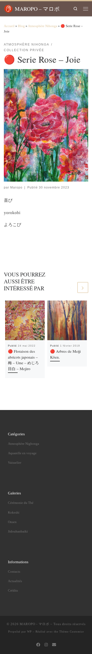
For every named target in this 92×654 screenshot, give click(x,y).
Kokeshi (13, 512)
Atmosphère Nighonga (23, 444)
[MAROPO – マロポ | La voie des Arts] (8, 7)
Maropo (16, 187)
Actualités (15, 581)
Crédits (13, 590)
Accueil (9, 26)
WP (29, 631)
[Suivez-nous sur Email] (54, 645)
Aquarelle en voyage (22, 453)
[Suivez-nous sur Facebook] (38, 645)
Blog (21, 26)
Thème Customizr (71, 631)
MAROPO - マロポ (34, 624)
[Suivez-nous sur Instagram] (46, 645)
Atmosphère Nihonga (42, 26)
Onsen (12, 522)
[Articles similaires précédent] (71, 287)
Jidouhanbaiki (18, 531)
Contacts (14, 571)
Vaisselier (14, 462)
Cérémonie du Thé (20, 503)
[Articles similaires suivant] (82, 287)
